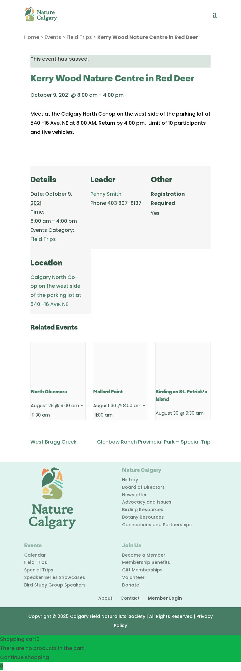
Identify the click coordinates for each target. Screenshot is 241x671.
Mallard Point (108, 392)
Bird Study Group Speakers (55, 585)
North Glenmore (49, 392)
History (130, 480)
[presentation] (58, 362)
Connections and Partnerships (157, 524)
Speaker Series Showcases (54, 577)
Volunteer (133, 577)
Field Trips (79, 37)
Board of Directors (143, 487)
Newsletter (134, 495)
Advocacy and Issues (146, 502)
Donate (130, 585)
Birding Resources (142, 509)
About (105, 598)
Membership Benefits (146, 562)
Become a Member (143, 555)
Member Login (165, 598)
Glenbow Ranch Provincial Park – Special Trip (154, 441)
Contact (130, 598)
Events (53, 37)
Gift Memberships (142, 570)
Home (31, 37)
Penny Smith (105, 194)
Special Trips (38, 570)
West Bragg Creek (53, 441)
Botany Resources (143, 517)
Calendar (35, 555)
